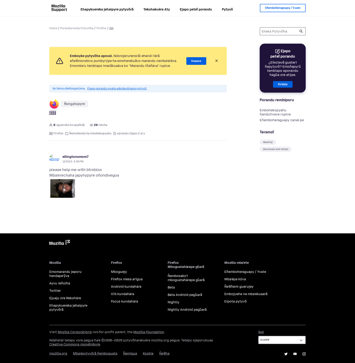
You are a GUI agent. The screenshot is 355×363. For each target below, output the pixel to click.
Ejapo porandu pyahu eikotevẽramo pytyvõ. (117, 88)
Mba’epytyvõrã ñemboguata (95, 353)
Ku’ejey (283, 84)
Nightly (173, 302)
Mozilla (59, 243)
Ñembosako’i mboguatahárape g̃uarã (186, 278)
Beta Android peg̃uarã (185, 295)
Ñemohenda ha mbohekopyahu (90, 133)
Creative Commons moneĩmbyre (74, 344)
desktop (268, 142)
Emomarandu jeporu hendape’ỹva (65, 274)
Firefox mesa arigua (127, 279)
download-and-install (275, 149)
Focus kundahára (124, 301)
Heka (301, 31)
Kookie (148, 353)
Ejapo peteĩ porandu (196, 9)
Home (53, 28)
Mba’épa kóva (235, 279)
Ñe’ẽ (261, 332)
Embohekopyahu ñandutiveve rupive (275, 112)
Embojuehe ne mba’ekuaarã (245, 294)
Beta (171, 287)
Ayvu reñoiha (59, 283)
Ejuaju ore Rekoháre (65, 298)
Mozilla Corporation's (75, 332)
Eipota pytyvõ (235, 301)
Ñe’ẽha (164, 353)
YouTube (295, 354)
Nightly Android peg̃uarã (187, 310)
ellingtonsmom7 (75, 157)
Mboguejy (119, 272)
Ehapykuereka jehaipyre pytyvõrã (107, 9)
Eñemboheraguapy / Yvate (282, 8)
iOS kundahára (122, 294)
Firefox (101, 28)
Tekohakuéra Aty (156, 9)
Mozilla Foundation (148, 332)
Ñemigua (130, 353)
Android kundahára (126, 287)
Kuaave (196, 61)
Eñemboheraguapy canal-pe (282, 120)
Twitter (55, 291)
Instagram (304, 354)
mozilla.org (58, 353)
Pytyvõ (227, 9)
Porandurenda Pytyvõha (76, 28)
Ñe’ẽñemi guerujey (239, 287)
